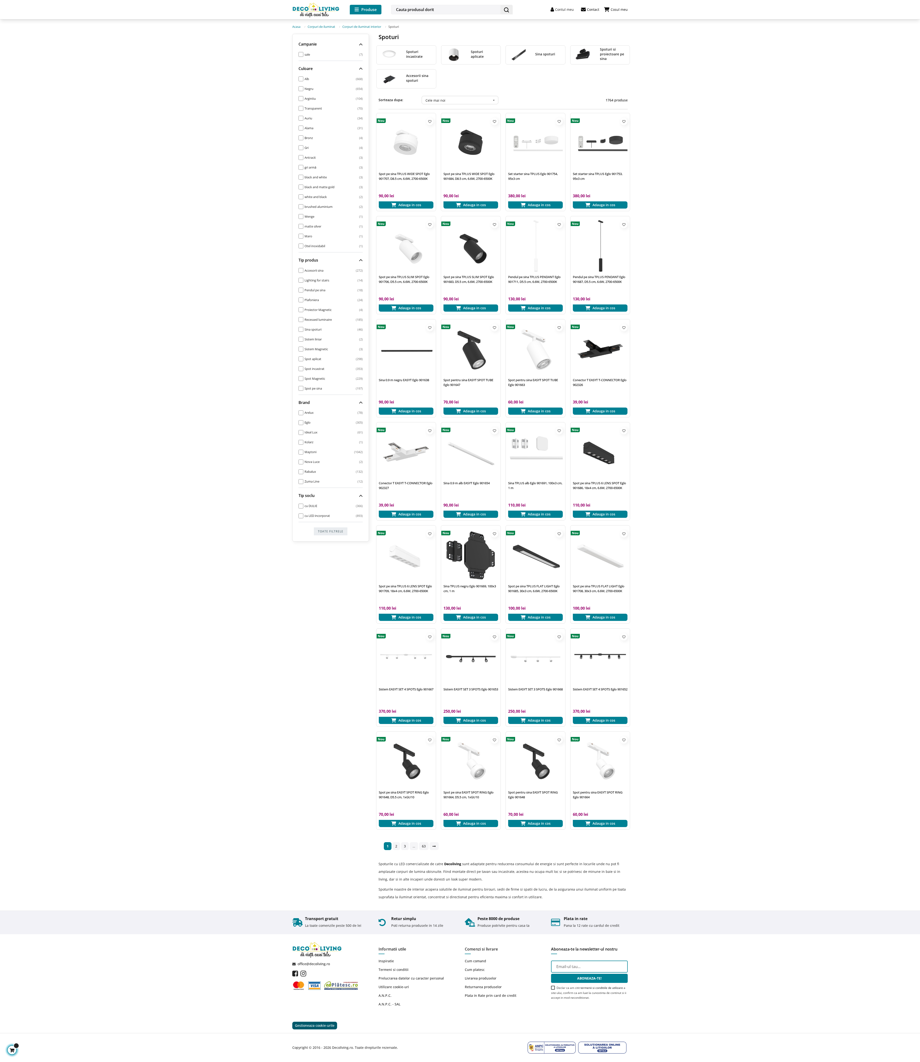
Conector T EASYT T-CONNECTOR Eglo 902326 (600, 382)
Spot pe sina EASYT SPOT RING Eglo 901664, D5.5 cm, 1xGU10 (468, 794)
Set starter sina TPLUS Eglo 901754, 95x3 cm (533, 176)
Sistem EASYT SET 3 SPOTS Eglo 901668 (535, 689)
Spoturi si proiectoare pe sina (612, 54)
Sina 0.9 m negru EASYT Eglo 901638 (404, 380)
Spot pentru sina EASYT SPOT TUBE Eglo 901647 (468, 382)
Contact (593, 9)
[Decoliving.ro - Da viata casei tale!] (316, 9)
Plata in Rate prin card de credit (490, 995)
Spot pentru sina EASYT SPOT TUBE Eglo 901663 (533, 382)
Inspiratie (386, 961)
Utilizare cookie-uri (394, 987)
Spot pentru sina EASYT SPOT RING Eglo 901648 (533, 794)
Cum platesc (475, 969)
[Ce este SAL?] (551, 1048)
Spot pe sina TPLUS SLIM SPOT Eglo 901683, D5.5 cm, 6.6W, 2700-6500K (468, 279)
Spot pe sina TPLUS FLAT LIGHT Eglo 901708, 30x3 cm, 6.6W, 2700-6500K (598, 588)
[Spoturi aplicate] (453, 54)
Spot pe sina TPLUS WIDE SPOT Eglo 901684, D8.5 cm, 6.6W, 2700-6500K (468, 176)
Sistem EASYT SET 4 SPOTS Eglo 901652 (600, 689)
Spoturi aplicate (477, 54)
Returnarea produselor (483, 987)
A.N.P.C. (385, 995)
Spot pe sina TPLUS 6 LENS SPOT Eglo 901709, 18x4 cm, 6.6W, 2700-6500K (405, 588)
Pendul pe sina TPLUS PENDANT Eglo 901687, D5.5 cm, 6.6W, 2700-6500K (599, 279)
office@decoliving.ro (314, 964)
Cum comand (475, 961)
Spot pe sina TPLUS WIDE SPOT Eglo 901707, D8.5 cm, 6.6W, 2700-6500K (404, 176)
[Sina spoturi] (518, 54)
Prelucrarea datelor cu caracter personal (411, 978)
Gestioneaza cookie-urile (314, 1025)
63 (424, 846)
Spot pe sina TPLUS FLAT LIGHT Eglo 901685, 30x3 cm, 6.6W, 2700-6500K (534, 588)
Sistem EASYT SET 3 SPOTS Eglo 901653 (470, 689)
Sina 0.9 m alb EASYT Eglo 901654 (466, 483)
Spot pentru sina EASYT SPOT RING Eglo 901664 (597, 794)
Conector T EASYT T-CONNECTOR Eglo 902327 (405, 485)
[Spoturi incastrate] (389, 54)
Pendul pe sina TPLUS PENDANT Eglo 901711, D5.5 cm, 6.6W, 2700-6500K (534, 279)
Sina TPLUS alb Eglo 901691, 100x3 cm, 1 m (535, 485)
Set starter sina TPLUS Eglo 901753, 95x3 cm (597, 176)
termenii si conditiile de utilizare (602, 988)
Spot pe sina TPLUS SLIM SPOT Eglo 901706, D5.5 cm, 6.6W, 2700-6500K (404, 279)
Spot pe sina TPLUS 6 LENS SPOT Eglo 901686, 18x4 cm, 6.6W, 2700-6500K (599, 485)
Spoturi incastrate (414, 54)
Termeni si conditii (393, 969)
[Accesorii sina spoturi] (389, 78)
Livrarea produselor (480, 978)
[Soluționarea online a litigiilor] (602, 1048)
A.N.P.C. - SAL (389, 1004)
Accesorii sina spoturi (417, 78)
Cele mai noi (461, 100)
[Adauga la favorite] (429, 121)
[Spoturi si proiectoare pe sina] (582, 54)
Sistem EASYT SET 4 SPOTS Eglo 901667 (406, 689)
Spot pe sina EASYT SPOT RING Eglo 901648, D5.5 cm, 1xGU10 (404, 794)
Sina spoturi (545, 54)
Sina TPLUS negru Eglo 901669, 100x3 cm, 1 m (469, 588)
